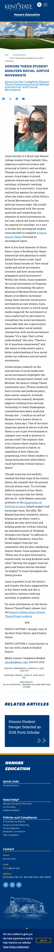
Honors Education (27, 14)
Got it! (43, 940)
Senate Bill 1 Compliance (14, 831)
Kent (6, 54)
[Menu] (45, 5)
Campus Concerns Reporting (16, 824)
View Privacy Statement (16, 947)
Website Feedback (11, 810)
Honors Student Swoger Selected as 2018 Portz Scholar (25, 727)
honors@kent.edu (11, 868)
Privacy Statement (11, 828)
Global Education (11, 785)
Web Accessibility (11, 834)
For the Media (9, 806)
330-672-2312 (9, 858)
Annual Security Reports (14, 821)
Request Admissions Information (17, 803)
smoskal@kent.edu (16, 662)
